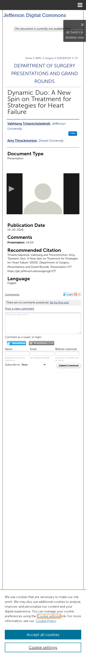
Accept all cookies (43, 634)
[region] (43, 623)
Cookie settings (49, 616)
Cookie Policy (46, 621)
